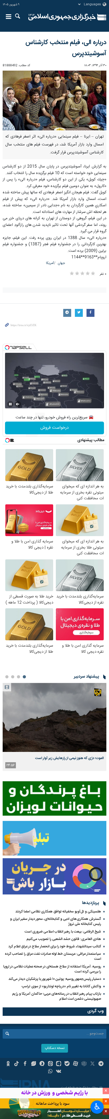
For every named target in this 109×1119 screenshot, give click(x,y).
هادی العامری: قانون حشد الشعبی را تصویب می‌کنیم (63, 939)
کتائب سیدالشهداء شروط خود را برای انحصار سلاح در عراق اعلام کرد (54, 946)
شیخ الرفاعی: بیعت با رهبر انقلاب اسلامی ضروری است (63, 932)
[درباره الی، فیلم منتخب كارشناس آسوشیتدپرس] (54, 101)
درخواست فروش (54, 427)
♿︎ (97, 1106)
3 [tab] (12, 676)
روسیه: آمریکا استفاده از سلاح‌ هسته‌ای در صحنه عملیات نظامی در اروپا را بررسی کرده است (52, 969)
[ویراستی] (33, 1064)
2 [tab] (18, 676)
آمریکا (50, 263)
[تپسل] (7, 347)
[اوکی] (8, 1064)
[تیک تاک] (16, 1064)
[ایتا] (50, 1064)
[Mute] (18, 404)
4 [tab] (6, 676)
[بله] (67, 1064)
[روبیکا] (84, 1064)
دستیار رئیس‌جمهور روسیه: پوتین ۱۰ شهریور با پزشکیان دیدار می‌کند (54, 979)
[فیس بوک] (25, 1064)
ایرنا (62, 17)
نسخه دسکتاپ (55, 1048)
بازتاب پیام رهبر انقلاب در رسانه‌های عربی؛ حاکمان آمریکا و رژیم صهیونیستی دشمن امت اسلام (56, 996)
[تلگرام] (101, 1064)
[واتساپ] (50, 1072)
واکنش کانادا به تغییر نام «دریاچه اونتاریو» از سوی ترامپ (61, 986)
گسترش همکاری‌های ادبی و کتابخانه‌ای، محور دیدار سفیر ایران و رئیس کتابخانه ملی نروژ (55, 921)
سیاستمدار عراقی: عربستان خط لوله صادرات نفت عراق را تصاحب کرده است (53, 956)
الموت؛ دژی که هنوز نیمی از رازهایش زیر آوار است (69, 758)
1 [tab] (24, 676)
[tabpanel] (54, 727)
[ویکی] (58, 1072)
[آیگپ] (58, 1064)
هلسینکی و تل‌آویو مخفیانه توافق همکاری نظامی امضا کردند (58, 912)
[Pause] (10, 404)
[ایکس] (92, 1064)
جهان (61, 263)
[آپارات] (75, 1064)
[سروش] (42, 1064)
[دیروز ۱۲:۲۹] (54, 717)
